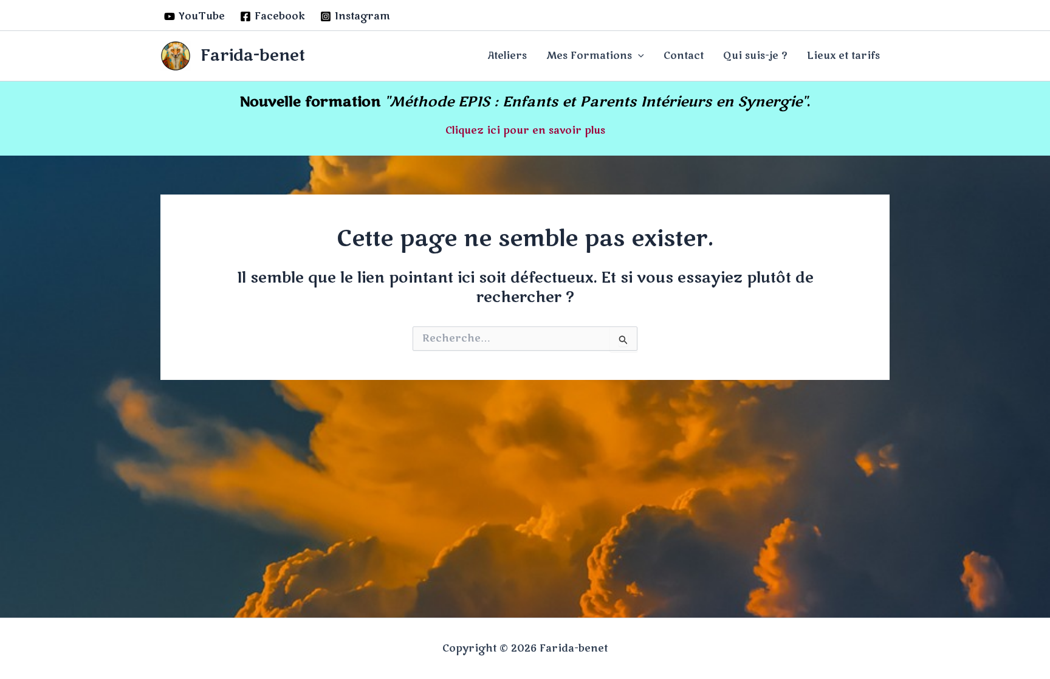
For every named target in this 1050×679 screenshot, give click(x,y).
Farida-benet (253, 55)
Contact (684, 56)
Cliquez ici (472, 130)
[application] (638, 56)
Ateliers (507, 56)
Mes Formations (589, 56)
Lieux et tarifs (843, 56)
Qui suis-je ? (755, 56)
